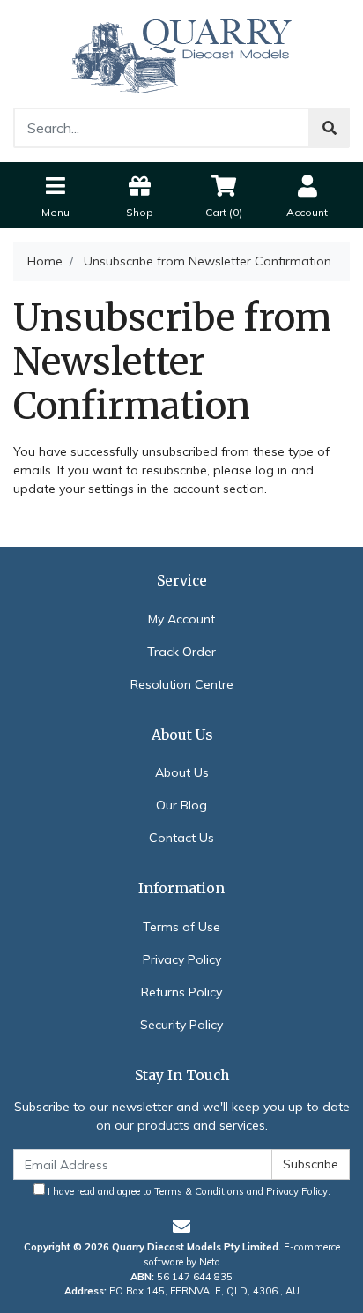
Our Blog (181, 805)
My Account (181, 619)
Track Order (181, 652)
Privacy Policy (182, 959)
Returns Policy (181, 992)
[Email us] (181, 1226)
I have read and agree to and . (187, 1191)
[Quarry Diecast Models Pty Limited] (181, 53)
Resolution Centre (181, 684)
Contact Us (181, 838)
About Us (182, 772)
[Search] (329, 128)
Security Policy (181, 1025)
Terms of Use (181, 927)
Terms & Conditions (199, 1191)
